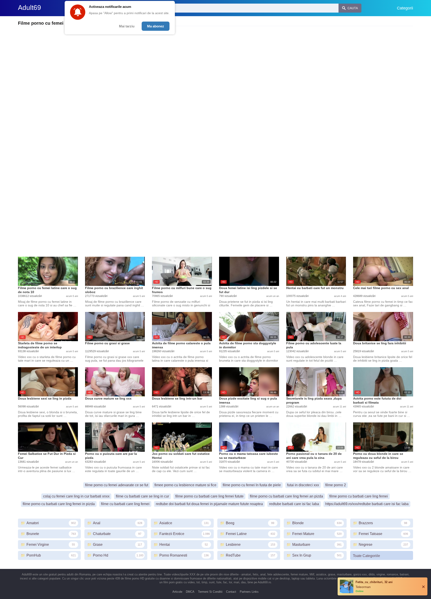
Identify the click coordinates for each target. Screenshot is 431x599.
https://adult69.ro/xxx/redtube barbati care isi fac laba (367, 504)
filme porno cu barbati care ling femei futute (209, 496)
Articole (177, 591)
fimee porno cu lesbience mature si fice (185, 485)
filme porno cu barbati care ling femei (358, 496)
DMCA (190, 591)
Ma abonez (155, 26)
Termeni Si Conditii (210, 591)
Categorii (405, 8)
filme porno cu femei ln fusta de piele (252, 485)
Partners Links (249, 591)
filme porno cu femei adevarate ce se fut (116, 485)
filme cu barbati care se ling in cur (142, 496)
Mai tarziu (126, 26)
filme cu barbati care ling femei (125, 504)
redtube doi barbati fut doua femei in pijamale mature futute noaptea (209, 504)
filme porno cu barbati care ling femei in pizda (59, 504)
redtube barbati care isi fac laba (294, 504)
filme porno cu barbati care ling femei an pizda (286, 496)
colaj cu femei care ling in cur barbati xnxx (76, 496)
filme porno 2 (335, 485)
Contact (231, 591)
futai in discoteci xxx (303, 485)
